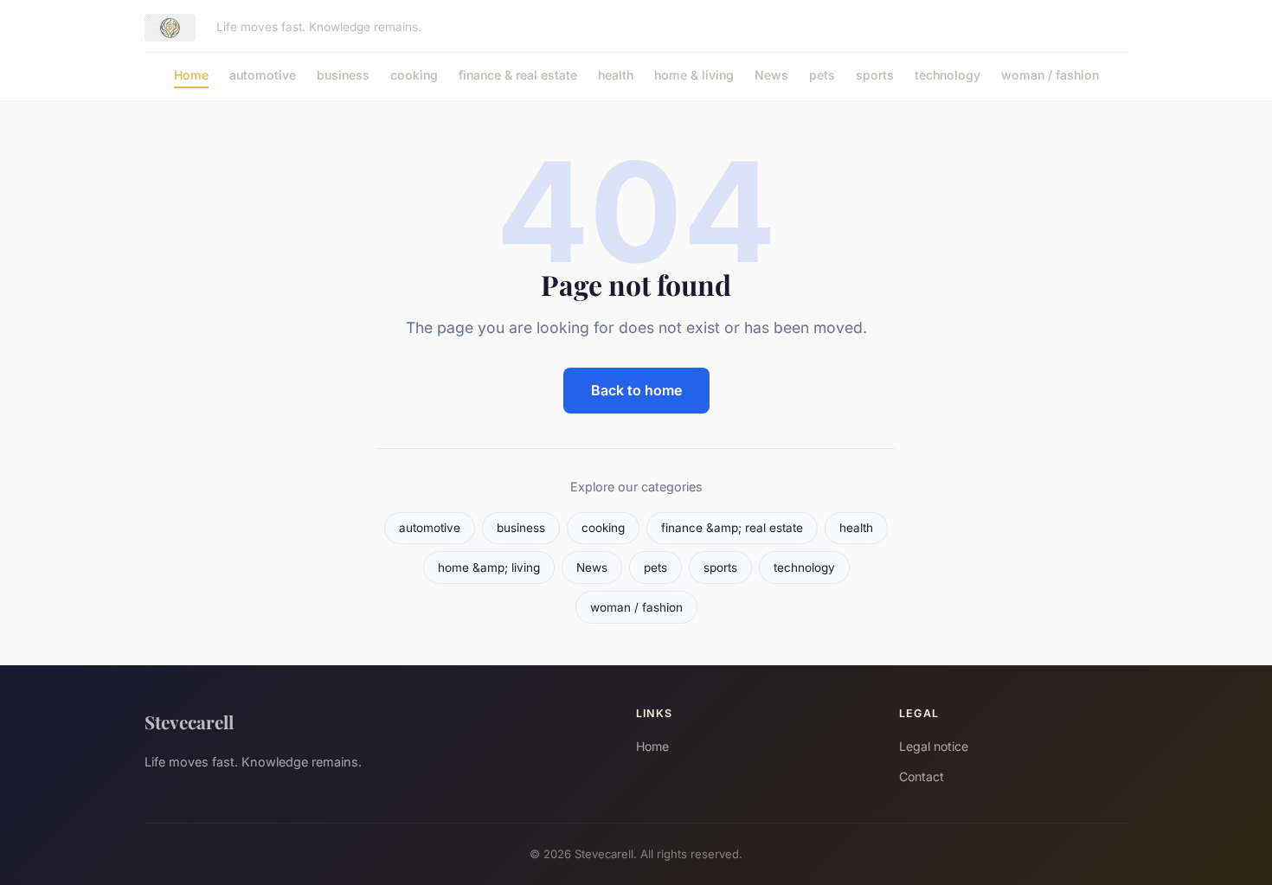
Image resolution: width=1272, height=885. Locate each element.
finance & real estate (518, 74)
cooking (414, 74)
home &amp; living (489, 567)
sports (875, 74)
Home (191, 74)
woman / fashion (1050, 74)
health (615, 74)
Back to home (636, 390)
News (771, 74)
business (343, 74)
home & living (694, 74)
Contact (921, 776)
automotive (262, 74)
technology (947, 74)
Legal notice (933, 746)
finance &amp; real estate (732, 528)
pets (822, 74)
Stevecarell (189, 721)
